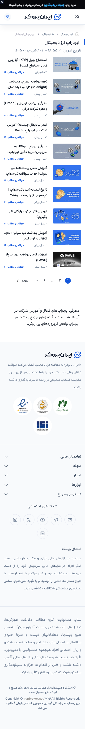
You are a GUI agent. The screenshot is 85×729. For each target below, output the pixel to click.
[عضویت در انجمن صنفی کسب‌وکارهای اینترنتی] (42, 425)
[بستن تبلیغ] (2, 2)
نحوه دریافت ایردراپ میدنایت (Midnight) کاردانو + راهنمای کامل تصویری (27, 84)
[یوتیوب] (42, 519)
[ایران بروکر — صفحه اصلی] (62, 355)
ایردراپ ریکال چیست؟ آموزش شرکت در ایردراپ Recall (27, 127)
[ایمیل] (70, 519)
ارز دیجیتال (48, 34)
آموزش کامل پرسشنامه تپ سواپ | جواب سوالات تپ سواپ (26, 170)
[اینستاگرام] (15, 519)
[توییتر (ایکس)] (28, 519)
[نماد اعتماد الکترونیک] (22, 406)
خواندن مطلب (15, 72)
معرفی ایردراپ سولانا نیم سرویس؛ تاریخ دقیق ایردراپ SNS (28, 149)
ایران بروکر (67, 34)
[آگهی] (42, 4)
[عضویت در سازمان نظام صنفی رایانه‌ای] (62, 406)
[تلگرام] (56, 519)
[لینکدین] (42, 533)
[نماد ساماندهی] (42, 406)
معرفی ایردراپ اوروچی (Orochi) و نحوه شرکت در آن (25, 106)
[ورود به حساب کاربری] (7, 17)
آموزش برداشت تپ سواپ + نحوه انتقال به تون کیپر (25, 235)
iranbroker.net (34, 699)
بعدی (24, 280)
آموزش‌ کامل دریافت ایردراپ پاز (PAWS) (26, 257)
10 (36, 280)
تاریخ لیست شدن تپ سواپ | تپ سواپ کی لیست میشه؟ (27, 192)
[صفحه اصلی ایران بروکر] (42, 17)
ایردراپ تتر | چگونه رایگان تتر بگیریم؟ (28, 214)
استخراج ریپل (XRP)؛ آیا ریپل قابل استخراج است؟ (27, 62)
